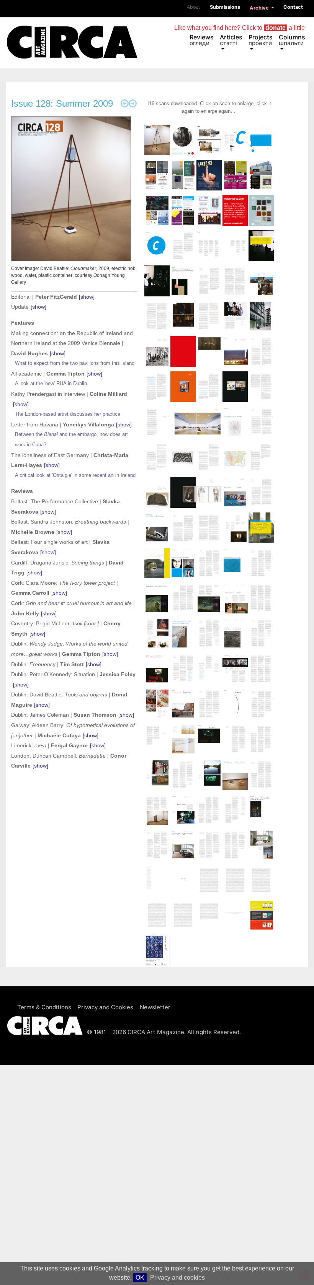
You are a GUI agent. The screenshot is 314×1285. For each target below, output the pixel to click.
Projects (261, 40)
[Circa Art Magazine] (71, 33)
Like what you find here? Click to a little (239, 27)
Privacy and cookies (177, 1277)
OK (140, 1277)
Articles (231, 40)
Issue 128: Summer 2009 (62, 103)
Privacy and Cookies (105, 1007)
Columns (292, 40)
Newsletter (155, 1007)
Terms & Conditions (44, 1007)
